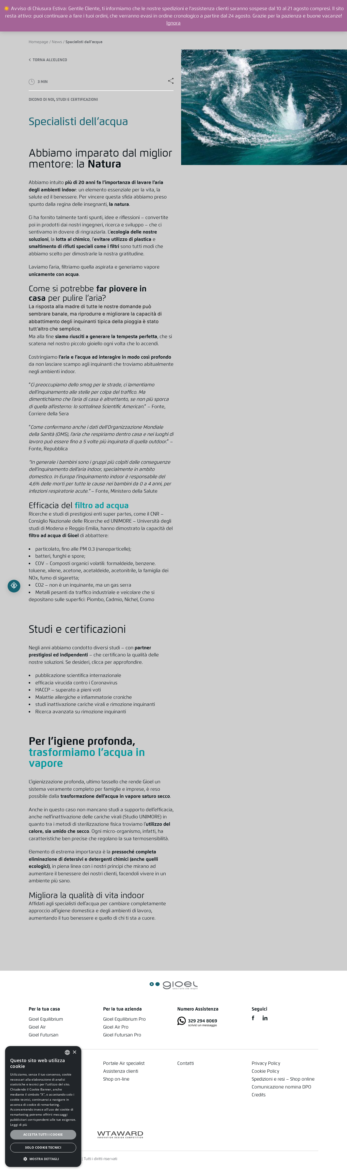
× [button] (74, 1052)
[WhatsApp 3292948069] (210, 1022)
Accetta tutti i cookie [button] (43, 1134)
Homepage (38, 42)
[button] (43, 1159)
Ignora (173, 23)
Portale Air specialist (124, 1063)
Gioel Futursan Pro (122, 1034)
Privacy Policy (266, 1063)
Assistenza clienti (120, 1071)
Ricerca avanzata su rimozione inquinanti (80, 711)
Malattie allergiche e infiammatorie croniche (83, 697)
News (57, 42)
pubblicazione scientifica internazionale (78, 675)
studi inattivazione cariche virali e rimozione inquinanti (95, 704)
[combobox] (67, 1052)
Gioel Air (37, 1027)
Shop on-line (116, 1079)
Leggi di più (18, 1125)
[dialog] (43, 1106)
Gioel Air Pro (116, 1027)
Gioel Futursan (43, 1034)
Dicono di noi (41, 99)
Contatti (185, 1063)
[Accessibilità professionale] (14, 586)
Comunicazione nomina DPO (281, 1087)
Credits (258, 1094)
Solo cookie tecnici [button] (43, 1147)
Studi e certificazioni (77, 99)
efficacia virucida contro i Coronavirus (76, 682)
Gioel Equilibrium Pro (124, 1019)
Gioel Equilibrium (46, 1019)
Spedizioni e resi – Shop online (283, 1079)
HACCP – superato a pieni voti (68, 689)
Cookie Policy (265, 1071)
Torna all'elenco (50, 60)
